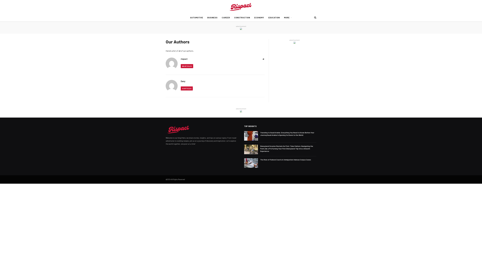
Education (274, 17)
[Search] (315, 17)
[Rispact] (241, 7)
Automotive (196, 17)
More (287, 17)
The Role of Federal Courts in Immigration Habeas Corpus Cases (285, 160)
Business (212, 17)
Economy (259, 17)
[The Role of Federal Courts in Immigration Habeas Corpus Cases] (251, 163)
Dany (183, 81)
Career (226, 17)
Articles (187, 66)
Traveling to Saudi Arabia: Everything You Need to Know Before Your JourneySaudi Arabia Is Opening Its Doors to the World (287, 133)
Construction (242, 17)
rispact (184, 59)
